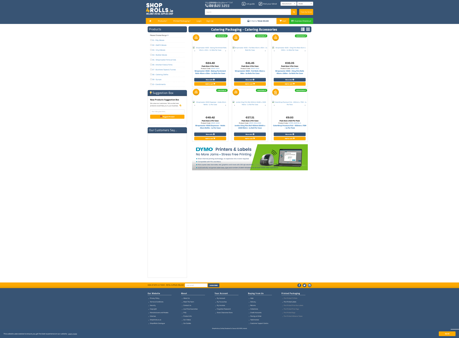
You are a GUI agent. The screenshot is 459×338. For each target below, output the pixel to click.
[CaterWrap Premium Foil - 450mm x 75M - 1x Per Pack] (289, 103)
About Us (186, 298)
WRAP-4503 (215, 68)
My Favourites (222, 302)
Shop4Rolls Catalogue (157, 323)
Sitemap (153, 316)
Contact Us (187, 305)
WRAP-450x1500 (255, 123)
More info (209, 80)
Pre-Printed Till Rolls (290, 298)
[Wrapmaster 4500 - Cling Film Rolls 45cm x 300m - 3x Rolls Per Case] (289, 48)
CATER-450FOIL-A (294, 123)
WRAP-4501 (295, 68)
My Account (221, 298)
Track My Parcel (306, 12)
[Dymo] (250, 157)
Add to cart (209, 84)
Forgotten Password (224, 309)
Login (199, 21)
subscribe (214, 285)
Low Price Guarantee (190, 309)
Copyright (153, 309)
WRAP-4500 (215, 123)
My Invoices (221, 305)
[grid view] (307, 29)
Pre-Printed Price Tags (291, 309)
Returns (253, 305)
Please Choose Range (158, 35)
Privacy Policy (154, 298)
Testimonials (254, 320)
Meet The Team (188, 302)
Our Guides (187, 323)
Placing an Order (256, 316)
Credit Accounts (255, 312)
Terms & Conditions (156, 302)
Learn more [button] (72, 334)
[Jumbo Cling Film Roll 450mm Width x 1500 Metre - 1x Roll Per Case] (250, 103)
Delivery (253, 302)
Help (251, 298)
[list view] (302, 29)
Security (153, 305)
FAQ (184, 312)
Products (155, 29)
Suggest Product (169, 117)
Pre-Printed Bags (289, 312)
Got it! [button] (447, 334)
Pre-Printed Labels (290, 302)
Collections (254, 309)
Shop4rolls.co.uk (155, 320)
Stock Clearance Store (224, 312)
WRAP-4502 (255, 68)
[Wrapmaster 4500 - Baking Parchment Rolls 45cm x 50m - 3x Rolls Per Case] (210, 48)
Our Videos (187, 320)
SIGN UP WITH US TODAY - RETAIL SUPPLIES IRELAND (166, 285)
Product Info (187, 316)
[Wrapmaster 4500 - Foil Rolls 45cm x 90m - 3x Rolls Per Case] (250, 48)
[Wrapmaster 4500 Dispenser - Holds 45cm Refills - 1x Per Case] (210, 103)
